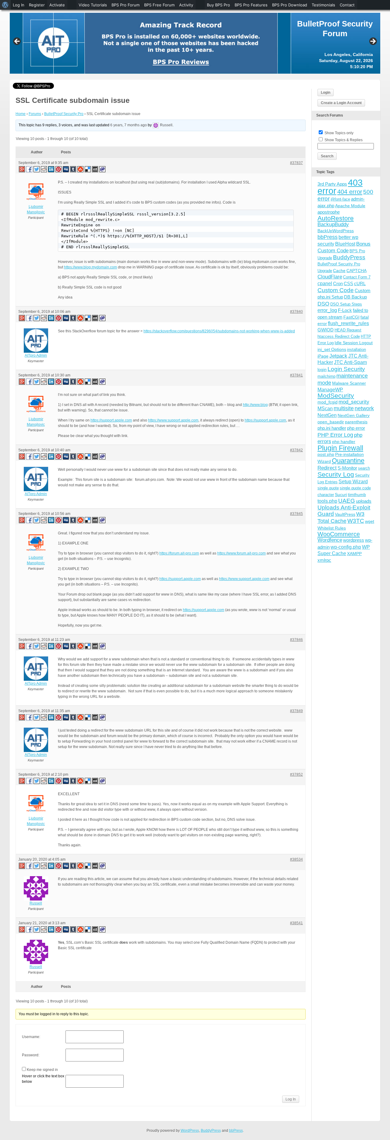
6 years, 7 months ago (128, 125)
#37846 (296, 640)
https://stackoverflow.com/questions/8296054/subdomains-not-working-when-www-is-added (219, 331)
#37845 (296, 514)
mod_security (354, 402)
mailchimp (326, 376)
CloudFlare (329, 277)
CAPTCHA (356, 270)
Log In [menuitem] (18, 4)
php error (356, 428)
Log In (290, 1099)
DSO (323, 303)
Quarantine (348, 460)
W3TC (355, 520)
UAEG (346, 501)
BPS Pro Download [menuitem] (289, 4)
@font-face (340, 199)
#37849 (296, 711)
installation (356, 349)
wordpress (353, 540)
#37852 (296, 774)
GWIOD (325, 329)
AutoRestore (335, 218)
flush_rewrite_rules (348, 323)
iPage (322, 356)
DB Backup (355, 296)
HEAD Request (348, 330)
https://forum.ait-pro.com (179, 553)
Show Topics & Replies (343, 140)
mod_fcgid (327, 402)
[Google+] (21, 169)
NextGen (327, 415)
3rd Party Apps (332, 184)
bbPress (327, 237)
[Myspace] (95, 169)
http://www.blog (255, 405)
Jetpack (338, 356)
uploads (363, 501)
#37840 (296, 311)
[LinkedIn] (51, 169)
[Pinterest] (58, 169)
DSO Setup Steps (346, 304)
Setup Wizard (353, 481)
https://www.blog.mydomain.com (90, 267)
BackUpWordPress (335, 230)
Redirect (327, 468)
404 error (349, 191)
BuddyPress (349, 257)
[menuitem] (5, 5)
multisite (344, 408)
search (364, 468)
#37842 (296, 450)
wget (369, 521)
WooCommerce (338, 534)
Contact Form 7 (356, 277)
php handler (343, 441)
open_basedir (330, 421)
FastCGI (351, 317)
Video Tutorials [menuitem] (93, 4)
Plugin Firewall (340, 448)
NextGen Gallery (354, 415)
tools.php (327, 501)
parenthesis (356, 421)
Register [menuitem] (37, 4)
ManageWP (330, 389)
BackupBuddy (333, 224)
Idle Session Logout (354, 342)
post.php (325, 454)
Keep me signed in (42, 1070)
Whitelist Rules (331, 528)
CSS (348, 283)
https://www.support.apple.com (173, 420)
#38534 (296, 859)
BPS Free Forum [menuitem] (159, 4)
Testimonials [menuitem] (323, 4)
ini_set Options (331, 349)
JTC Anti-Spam (350, 362)
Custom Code (335, 290)
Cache (339, 270)
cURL (360, 283)
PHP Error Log (335, 435)
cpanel (324, 283)
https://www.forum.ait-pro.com (241, 553)
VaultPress (345, 514)
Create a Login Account (341, 103)
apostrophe (328, 212)
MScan (325, 408)
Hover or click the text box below (43, 1079)
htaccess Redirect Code (338, 336)
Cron (338, 283)
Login (325, 92)
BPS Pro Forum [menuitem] (126, 4)
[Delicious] (88, 169)
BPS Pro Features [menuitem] (251, 4)
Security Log (335, 474)
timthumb (357, 494)
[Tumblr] (73, 169)
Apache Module (350, 205)
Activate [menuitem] (57, 4)
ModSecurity (335, 395)
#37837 (296, 163)
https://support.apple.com (111, 420)
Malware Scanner (349, 383)
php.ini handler (331, 428)
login (322, 369)
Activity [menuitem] (186, 4)
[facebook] (29, 169)
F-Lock (345, 310)
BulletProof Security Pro (63, 114)
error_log (327, 310)
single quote (328, 488)
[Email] (102, 169)
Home (21, 114)
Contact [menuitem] (347, 4)
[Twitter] (37, 169)
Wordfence (329, 540)
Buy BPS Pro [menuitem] (218, 4)
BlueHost (345, 244)
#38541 (296, 923)
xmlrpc (324, 560)
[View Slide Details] (195, 43)
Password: (30, 1055)
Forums (35, 114)
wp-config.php (346, 547)
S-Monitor (347, 467)
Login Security (346, 369)
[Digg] (66, 169)
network (364, 408)
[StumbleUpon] (80, 169)
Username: (31, 1037)
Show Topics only (338, 133)
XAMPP (354, 553)
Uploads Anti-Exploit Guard (343, 510)
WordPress (190, 1130)
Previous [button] (17, 41)
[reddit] (44, 169)
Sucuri (341, 494)
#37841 (296, 375)
